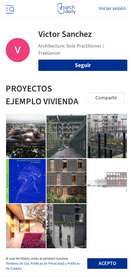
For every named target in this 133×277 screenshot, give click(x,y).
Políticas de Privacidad (47, 263)
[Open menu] (9, 8)
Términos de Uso (17, 263)
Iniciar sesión (112, 8)
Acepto (107, 263)
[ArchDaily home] (66, 8)
